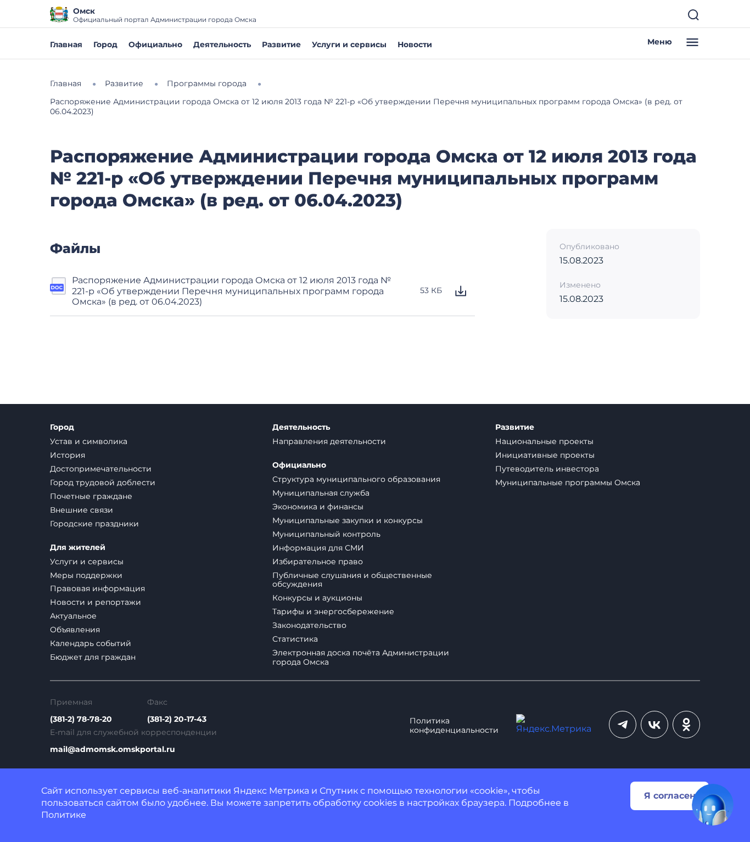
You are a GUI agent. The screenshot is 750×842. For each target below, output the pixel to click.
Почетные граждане (91, 496)
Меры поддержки (86, 575)
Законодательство (309, 625)
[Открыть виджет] (713, 805)
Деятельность (222, 44)
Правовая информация (97, 588)
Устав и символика (88, 441)
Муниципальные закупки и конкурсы (347, 520)
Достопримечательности (101, 469)
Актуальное (73, 616)
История (67, 455)
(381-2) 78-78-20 (81, 719)
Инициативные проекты (545, 455)
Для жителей (77, 547)
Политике (63, 815)
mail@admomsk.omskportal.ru (112, 749)
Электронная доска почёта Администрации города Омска (360, 657)
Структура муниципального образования (356, 479)
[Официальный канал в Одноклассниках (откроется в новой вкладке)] (686, 724)
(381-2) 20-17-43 (176, 719)
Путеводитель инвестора (547, 469)
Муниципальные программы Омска (567, 482)
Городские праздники (94, 524)
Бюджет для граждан (93, 657)
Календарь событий (90, 643)
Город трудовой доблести (102, 482)
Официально (155, 44)
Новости (415, 44)
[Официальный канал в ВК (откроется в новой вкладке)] (654, 724)
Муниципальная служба (321, 493)
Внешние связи (81, 510)
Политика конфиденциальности (454, 725)
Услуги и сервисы (349, 44)
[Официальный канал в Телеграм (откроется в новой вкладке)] (622, 724)
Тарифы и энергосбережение (333, 611)
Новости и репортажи (95, 602)
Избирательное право (317, 561)
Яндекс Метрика (271, 790)
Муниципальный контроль (326, 534)
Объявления (75, 630)
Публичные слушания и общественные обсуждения (352, 580)
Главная (66, 44)
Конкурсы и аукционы (317, 598)
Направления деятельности (329, 441)
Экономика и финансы (317, 507)
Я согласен (670, 795)
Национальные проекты (544, 441)
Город (105, 44)
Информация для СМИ (318, 548)
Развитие (281, 44)
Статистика (295, 639)
